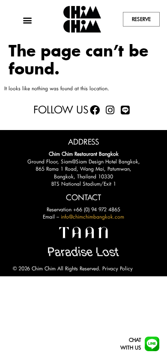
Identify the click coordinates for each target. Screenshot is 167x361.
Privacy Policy (117, 268)
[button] (28, 20)
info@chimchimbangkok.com (92, 216)
